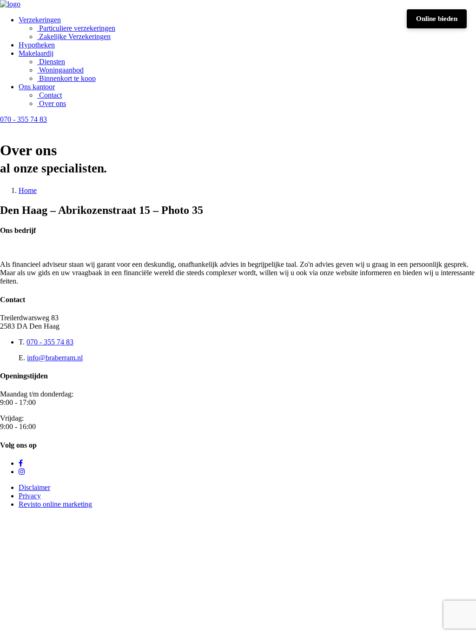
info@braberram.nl (55, 358)
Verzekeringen (40, 20)
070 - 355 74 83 (49, 342)
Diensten (52, 62)
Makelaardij (36, 53)
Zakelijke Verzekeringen (75, 36)
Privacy (30, 496)
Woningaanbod (61, 70)
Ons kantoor (37, 87)
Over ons (52, 103)
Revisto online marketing (55, 504)
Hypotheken (37, 45)
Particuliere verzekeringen (77, 28)
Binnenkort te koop (67, 78)
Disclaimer (34, 487)
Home (28, 190)
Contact (50, 95)
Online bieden (436, 18)
